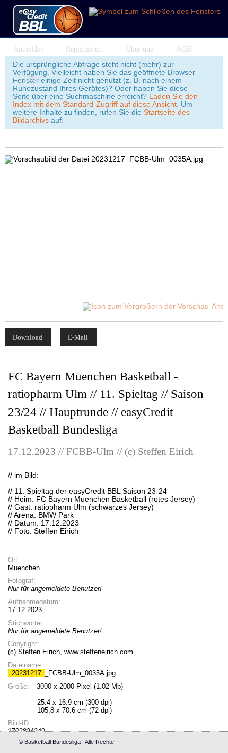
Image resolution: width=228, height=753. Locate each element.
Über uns (139, 49)
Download (27, 337)
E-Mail (78, 337)
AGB (183, 49)
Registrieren (84, 49)
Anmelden (28, 49)
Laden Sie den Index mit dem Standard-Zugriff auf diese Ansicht (105, 100)
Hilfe (31, 78)
